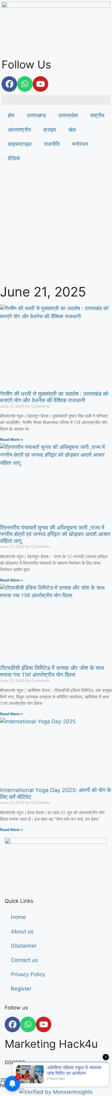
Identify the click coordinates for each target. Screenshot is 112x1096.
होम (11, 115)
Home (18, 917)
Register (21, 989)
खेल (72, 130)
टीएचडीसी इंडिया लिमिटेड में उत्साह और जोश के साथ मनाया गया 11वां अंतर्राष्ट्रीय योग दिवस (52, 671)
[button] (56, 100)
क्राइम (49, 130)
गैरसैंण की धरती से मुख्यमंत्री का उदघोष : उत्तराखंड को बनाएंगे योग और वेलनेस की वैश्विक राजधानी (54, 397)
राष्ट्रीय (97, 115)
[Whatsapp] (25, 84)
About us (22, 931)
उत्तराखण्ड (36, 115)
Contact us (24, 960)
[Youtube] (40, 84)
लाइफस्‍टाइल (19, 144)
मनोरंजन (80, 144)
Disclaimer (24, 946)
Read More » (11, 439)
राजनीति (52, 144)
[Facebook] (9, 84)
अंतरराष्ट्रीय (19, 130)
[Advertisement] (56, 226)
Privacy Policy (28, 974)
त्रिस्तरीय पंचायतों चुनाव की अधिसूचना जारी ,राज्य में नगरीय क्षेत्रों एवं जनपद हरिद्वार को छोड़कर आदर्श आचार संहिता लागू (55, 534)
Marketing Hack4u (51, 1043)
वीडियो (14, 158)
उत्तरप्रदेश (68, 115)
